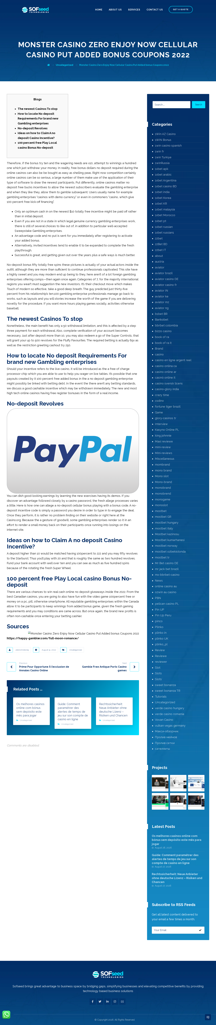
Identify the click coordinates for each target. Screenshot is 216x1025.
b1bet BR (161, 314)
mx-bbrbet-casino (167, 574)
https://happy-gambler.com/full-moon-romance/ (43, 638)
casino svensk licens (169, 383)
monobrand (163, 487)
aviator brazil (164, 273)
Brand (159, 348)
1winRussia (162, 163)
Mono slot (162, 476)
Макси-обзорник (167, 731)
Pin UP (159, 609)
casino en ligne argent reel (173, 360)
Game (159, 412)
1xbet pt (160, 221)
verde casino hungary (169, 708)
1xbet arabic (163, 174)
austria (159, 261)
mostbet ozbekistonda (170, 551)
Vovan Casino (164, 719)
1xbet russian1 (164, 232)
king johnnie (163, 435)
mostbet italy (164, 528)
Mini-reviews (163, 453)
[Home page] (48, 65)
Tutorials (161, 696)
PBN (158, 598)
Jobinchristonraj (22, 650)
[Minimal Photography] (178, 783)
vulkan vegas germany (170, 725)
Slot (157, 667)
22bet (159, 238)
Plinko (159, 627)
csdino (159, 400)
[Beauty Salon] (178, 801)
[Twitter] (100, 1001)
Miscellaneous (164, 458)
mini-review (163, 447)
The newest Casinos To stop (38, 108)
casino (159, 354)
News (159, 580)
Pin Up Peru (163, 615)
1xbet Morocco (165, 215)
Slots (158, 673)
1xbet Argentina (165, 180)
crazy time (162, 395)
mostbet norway (166, 545)
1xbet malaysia (165, 209)
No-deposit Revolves (32, 128)
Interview (161, 424)
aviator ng (162, 308)
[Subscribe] (200, 930)
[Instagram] (115, 1001)
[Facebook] (92, 1001)
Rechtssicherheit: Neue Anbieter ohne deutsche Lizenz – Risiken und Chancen (177, 878)
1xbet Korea (163, 198)
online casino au (166, 586)
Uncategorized (75, 650)
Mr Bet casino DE (166, 563)
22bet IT (160, 250)
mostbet (161, 511)
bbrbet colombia (166, 325)
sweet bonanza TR (167, 690)
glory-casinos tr (165, 418)
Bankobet (161, 319)
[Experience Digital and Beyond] (35, 10)
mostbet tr (162, 557)
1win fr (159, 151)
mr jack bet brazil (167, 569)
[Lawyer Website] (160, 783)
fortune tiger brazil (167, 406)
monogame (162, 499)
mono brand (163, 470)
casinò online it (165, 377)
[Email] (122, 1001)
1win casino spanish (168, 145)
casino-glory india (167, 389)
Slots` (158, 679)
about (159, 256)
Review (160, 650)
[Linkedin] (107, 1001)
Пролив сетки (165, 743)
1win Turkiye (163, 157)
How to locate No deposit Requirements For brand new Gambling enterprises (38, 118)
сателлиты (162, 748)
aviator (159, 267)
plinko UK (161, 638)
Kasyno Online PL (167, 429)
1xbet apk (161, 169)
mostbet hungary (166, 522)
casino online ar (165, 372)
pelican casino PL (167, 603)
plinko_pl (161, 644)
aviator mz (162, 302)
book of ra (162, 337)
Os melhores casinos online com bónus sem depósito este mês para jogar (176, 839)
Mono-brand (163, 482)
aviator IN (161, 290)
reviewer (161, 661)
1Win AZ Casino (165, 134)
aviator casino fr (166, 285)
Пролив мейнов (166, 737)
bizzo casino (163, 331)
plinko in (161, 632)
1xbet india (162, 192)
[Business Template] (196, 801)
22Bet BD (161, 244)
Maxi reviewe (164, 441)
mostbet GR (163, 516)
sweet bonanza (165, 685)
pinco (159, 621)
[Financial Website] (196, 783)
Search (198, 104)
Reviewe (161, 656)
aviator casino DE (166, 279)
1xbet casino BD (166, 186)
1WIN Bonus (163, 140)
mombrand (162, 464)
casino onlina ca (166, 366)
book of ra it (163, 343)
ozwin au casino (165, 592)
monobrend (163, 493)
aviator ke (161, 296)
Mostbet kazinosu (167, 534)
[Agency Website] (160, 801)
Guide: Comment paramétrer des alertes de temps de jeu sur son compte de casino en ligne (175, 859)
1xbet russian (164, 227)
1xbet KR (161, 203)
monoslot (161, 505)
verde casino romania (169, 714)
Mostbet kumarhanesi (170, 540)
